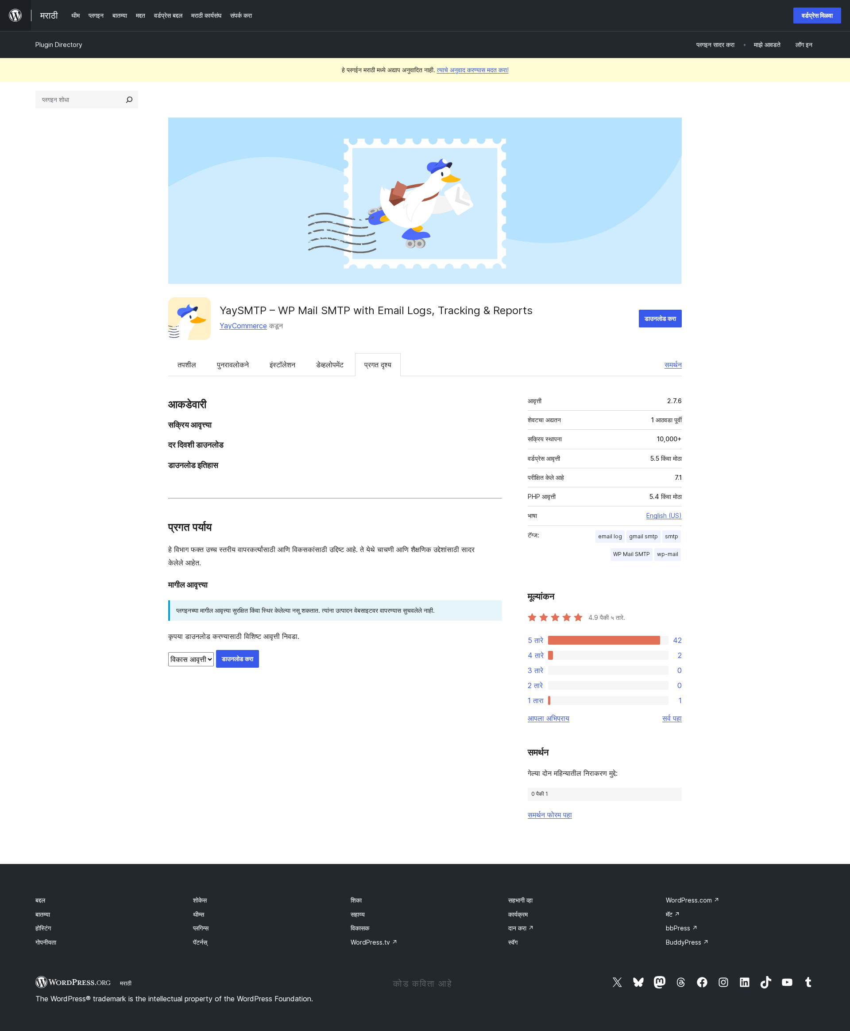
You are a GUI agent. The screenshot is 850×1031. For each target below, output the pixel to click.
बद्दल (40, 900)
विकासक (360, 928)
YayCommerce (243, 325)
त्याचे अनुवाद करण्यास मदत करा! (473, 70)
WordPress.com (692, 900)
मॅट (673, 914)
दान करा (521, 928)
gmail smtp (643, 536)
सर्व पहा (672, 718)
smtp (671, 536)
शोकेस (200, 900)
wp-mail (667, 554)
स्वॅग (513, 942)
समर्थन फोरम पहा (550, 814)
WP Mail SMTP (631, 554)
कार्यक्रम (518, 914)
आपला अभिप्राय (548, 718)
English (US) (664, 515)
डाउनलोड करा (660, 318)
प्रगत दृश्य (377, 364)
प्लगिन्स (201, 928)
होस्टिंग (43, 928)
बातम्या (42, 914)
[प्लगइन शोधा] (129, 100)
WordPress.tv (374, 942)
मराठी (125, 983)
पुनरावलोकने (233, 364)
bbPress (682, 928)
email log (610, 536)
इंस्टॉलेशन (282, 364)
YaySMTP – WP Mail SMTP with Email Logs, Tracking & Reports (376, 310)
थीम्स (198, 914)
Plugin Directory (58, 44)
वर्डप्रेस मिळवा (817, 15)
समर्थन (673, 364)
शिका (356, 900)
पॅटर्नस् (200, 942)
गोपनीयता (45, 942)
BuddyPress (687, 942)
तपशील (187, 364)
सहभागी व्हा (520, 900)
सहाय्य (358, 914)
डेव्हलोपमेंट (330, 364)
